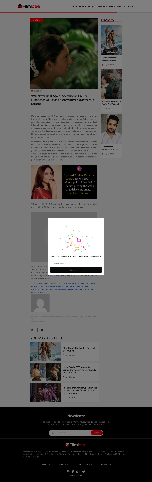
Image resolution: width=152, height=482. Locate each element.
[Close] (101, 220)
